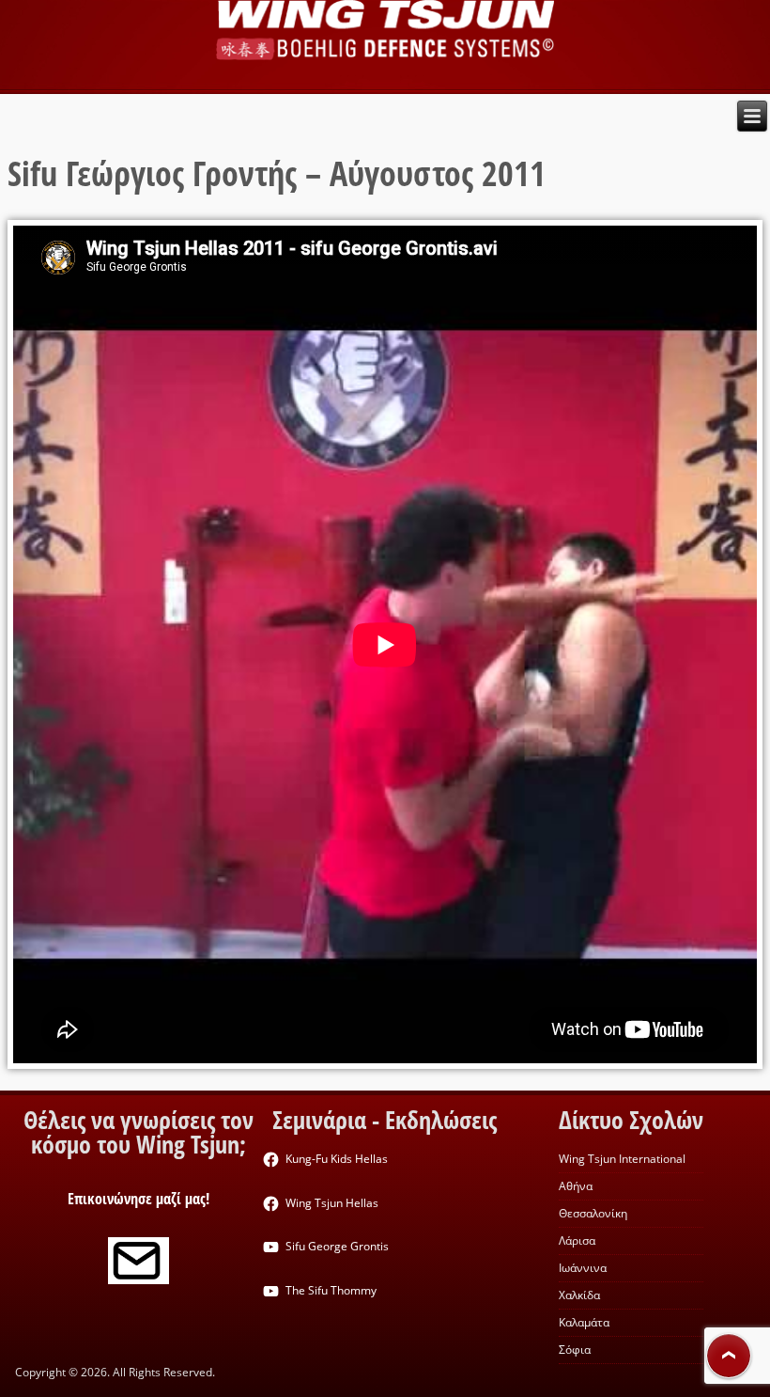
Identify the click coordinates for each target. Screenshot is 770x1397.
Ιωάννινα (583, 1268)
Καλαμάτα (584, 1322)
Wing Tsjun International (622, 1159)
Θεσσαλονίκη (593, 1213)
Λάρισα (577, 1240)
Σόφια (575, 1350)
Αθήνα (576, 1186)
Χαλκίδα (579, 1295)
